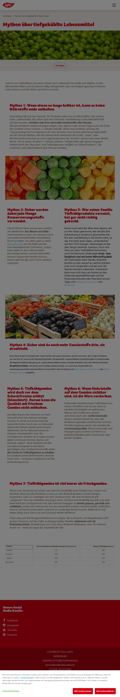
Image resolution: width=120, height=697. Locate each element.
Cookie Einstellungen (10, 691)
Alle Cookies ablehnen (105, 691)
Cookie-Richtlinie (27, 678)
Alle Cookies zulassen (82, 691)
